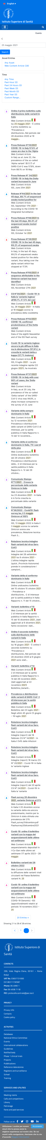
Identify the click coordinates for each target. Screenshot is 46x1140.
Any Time (9, 79)
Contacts (8, 1013)
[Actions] (4, 3)
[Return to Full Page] (2, 39)
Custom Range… (12, 97)
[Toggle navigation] (5, 27)
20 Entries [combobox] (22, 917)
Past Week (11, 88)
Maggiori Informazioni (20, 1137)
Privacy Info (9, 1009)
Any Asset (9, 62)
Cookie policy (9, 1017)
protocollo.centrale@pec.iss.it (21, 993)
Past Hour (11, 82)
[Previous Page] (15, 930)
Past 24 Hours (13, 85)
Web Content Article (17, 65)
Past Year (11, 94)
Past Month (12, 91)
